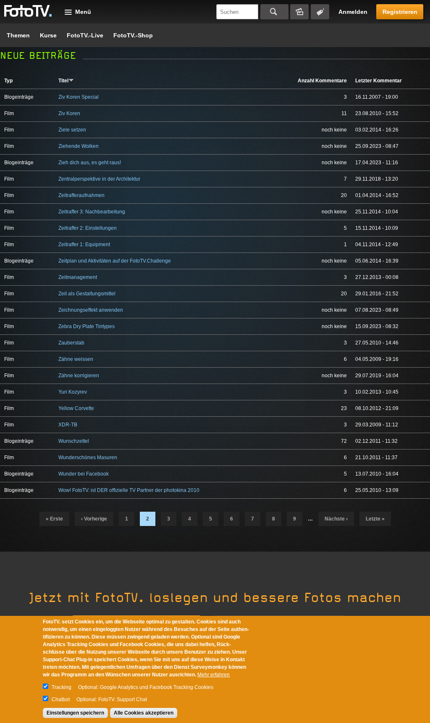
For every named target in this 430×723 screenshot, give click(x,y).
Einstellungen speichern (75, 713)
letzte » (375, 519)
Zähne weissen (75, 359)
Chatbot (61, 699)
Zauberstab (71, 343)
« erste (54, 519)
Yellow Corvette (76, 408)
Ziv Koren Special (78, 97)
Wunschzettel (73, 441)
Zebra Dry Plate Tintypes (86, 326)
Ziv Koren (69, 113)
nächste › (336, 519)
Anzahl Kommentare (322, 81)
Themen (18, 35)
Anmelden (352, 11)
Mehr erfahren (213, 675)
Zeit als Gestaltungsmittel (86, 294)
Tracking (61, 687)
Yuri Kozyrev (72, 392)
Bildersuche (299, 11)
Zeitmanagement (77, 277)
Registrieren (400, 11)
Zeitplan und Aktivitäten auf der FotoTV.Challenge (114, 261)
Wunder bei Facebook (83, 474)
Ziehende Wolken (78, 146)
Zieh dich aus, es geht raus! (89, 163)
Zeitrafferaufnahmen (81, 195)
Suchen (274, 11)
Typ (8, 81)
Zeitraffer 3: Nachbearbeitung (91, 212)
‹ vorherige (94, 519)
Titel (63, 81)
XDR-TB (67, 425)
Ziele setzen (72, 130)
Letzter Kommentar (378, 81)
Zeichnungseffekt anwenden (90, 310)
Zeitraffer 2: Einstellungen (87, 228)
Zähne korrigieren (78, 376)
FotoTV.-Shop (133, 35)
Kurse (48, 35)
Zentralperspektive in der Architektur (99, 179)
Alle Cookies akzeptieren (143, 713)
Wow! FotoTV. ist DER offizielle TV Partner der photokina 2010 (128, 490)
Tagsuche (320, 11)
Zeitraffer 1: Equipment (84, 244)
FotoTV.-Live (85, 35)
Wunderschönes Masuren (87, 457)
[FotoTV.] (28, 11)
